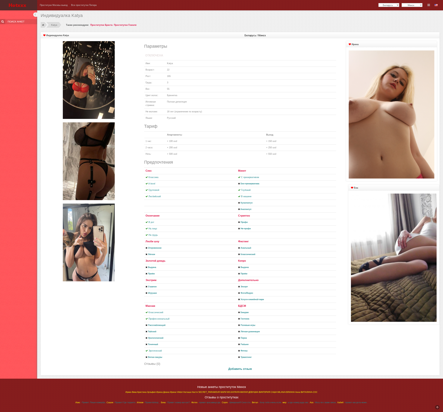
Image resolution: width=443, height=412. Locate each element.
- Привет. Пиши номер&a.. (90, 402)
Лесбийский (154, 196)
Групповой (153, 190)
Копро (242, 260)
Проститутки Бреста (101, 25)
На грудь (153, 235)
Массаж (150, 305)
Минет (242, 170)
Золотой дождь (155, 260)
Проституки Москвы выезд (54, 5)
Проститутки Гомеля (125, 25)
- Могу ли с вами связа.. (323, 402)
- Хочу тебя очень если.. (267, 402)
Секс (149, 170)
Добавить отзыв (240, 369)
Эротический (155, 350)
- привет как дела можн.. (352, 402)
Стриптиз (244, 215)
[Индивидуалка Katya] (89, 79)
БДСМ (242, 305)
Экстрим (151, 280)
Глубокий (246, 190)
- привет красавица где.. (206, 402)
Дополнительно (248, 280)
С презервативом (250, 177)
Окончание (153, 215)
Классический (155, 312)
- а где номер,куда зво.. (296, 402)
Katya (54, 25)
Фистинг (243, 241)
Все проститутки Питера (84, 5)
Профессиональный (158, 318)
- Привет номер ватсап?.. (176, 402)
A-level (151, 183)
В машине (246, 196)
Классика (153, 177)
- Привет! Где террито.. (121, 402)
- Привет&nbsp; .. (148, 402)
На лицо (152, 228)
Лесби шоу (152, 241)
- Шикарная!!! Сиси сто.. (236, 402)
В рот (151, 222)
